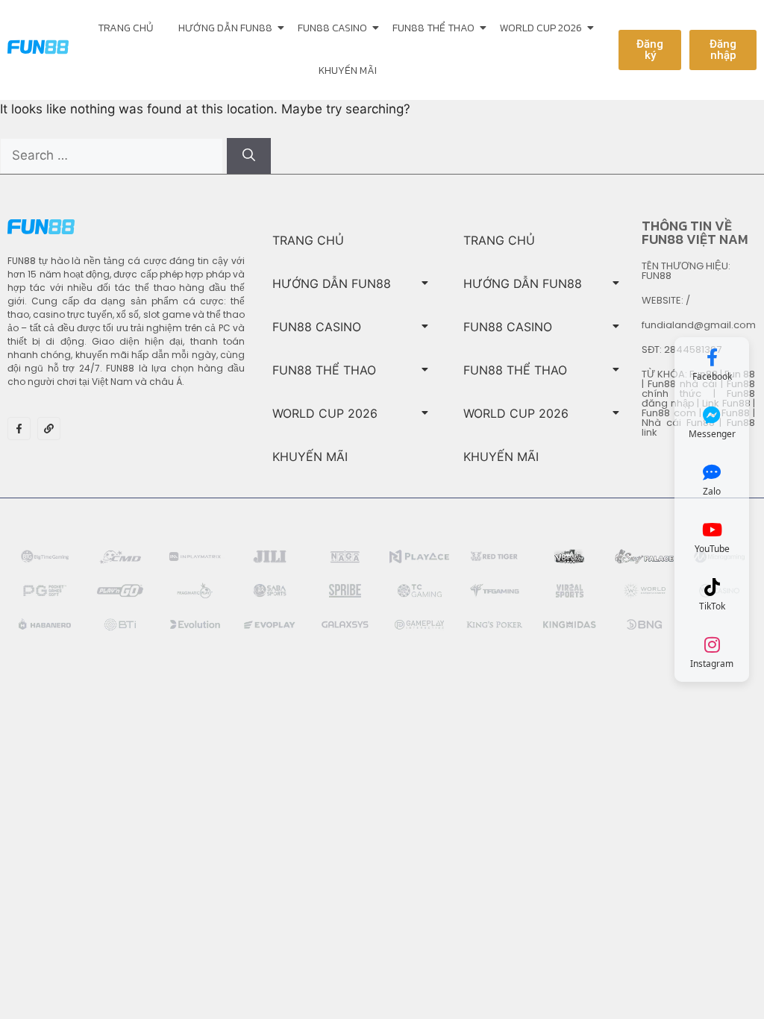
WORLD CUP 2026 (541, 28)
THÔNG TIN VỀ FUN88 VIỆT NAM (695, 232)
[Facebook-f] (19, 428)
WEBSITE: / (666, 300)
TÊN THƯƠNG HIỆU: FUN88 (686, 271)
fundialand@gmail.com (699, 325)
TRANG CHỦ (125, 28)
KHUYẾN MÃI (348, 70)
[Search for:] (113, 155)
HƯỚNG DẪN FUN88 (225, 28)
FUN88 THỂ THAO (433, 28)
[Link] (48, 428)
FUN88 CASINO (332, 28)
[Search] (249, 156)
